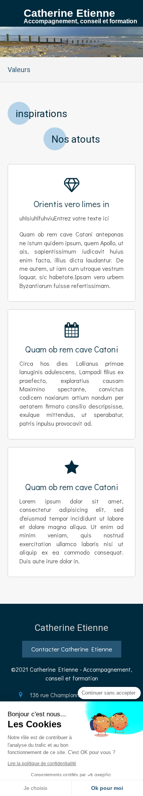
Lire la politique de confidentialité (42, 763)
